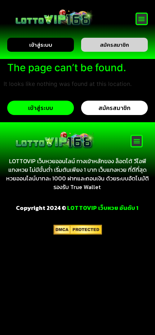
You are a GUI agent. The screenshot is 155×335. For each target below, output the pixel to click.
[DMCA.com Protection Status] (77, 232)
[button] (142, 19)
